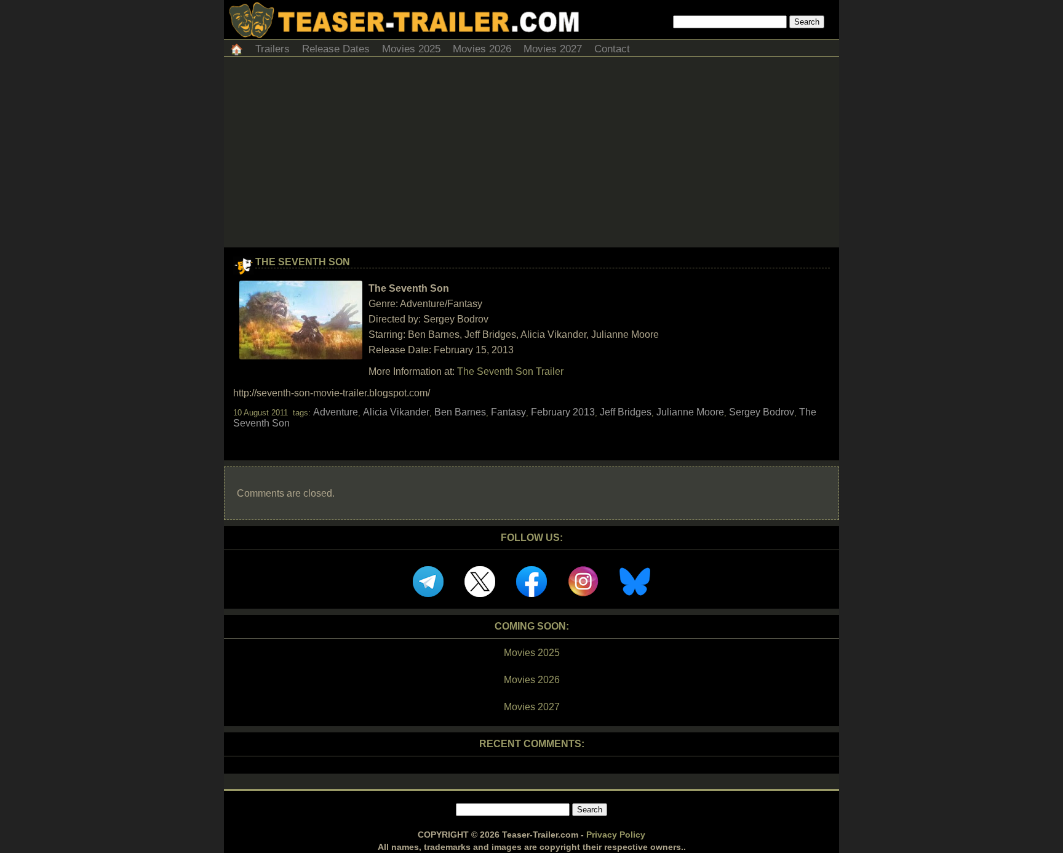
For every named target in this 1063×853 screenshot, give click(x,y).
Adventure (335, 412)
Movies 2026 (482, 49)
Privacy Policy (615, 834)
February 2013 (563, 412)
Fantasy (508, 412)
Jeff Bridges (625, 412)
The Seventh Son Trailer (510, 371)
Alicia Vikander (396, 412)
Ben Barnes (460, 412)
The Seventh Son (302, 262)
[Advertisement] (531, 155)
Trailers (272, 49)
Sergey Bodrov (761, 412)
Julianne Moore (690, 412)
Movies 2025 (411, 49)
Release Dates (336, 49)
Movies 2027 (553, 49)
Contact (612, 49)
